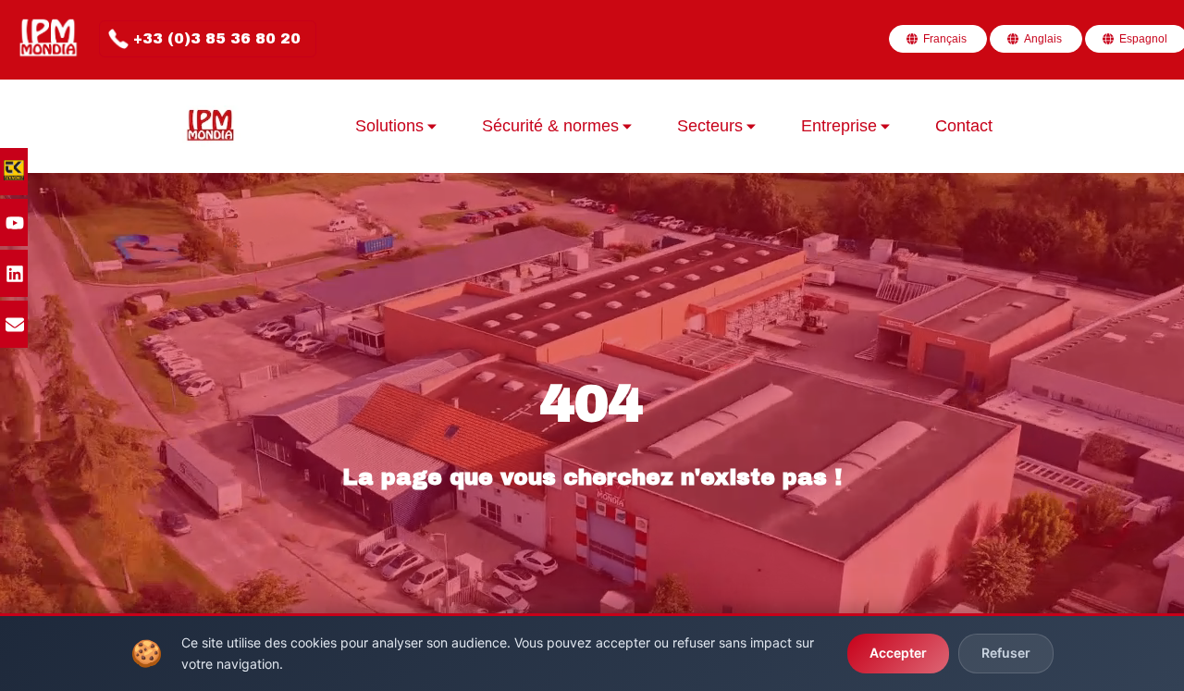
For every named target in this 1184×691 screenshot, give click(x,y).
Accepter (898, 652)
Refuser (1005, 652)
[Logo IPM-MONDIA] (49, 39)
